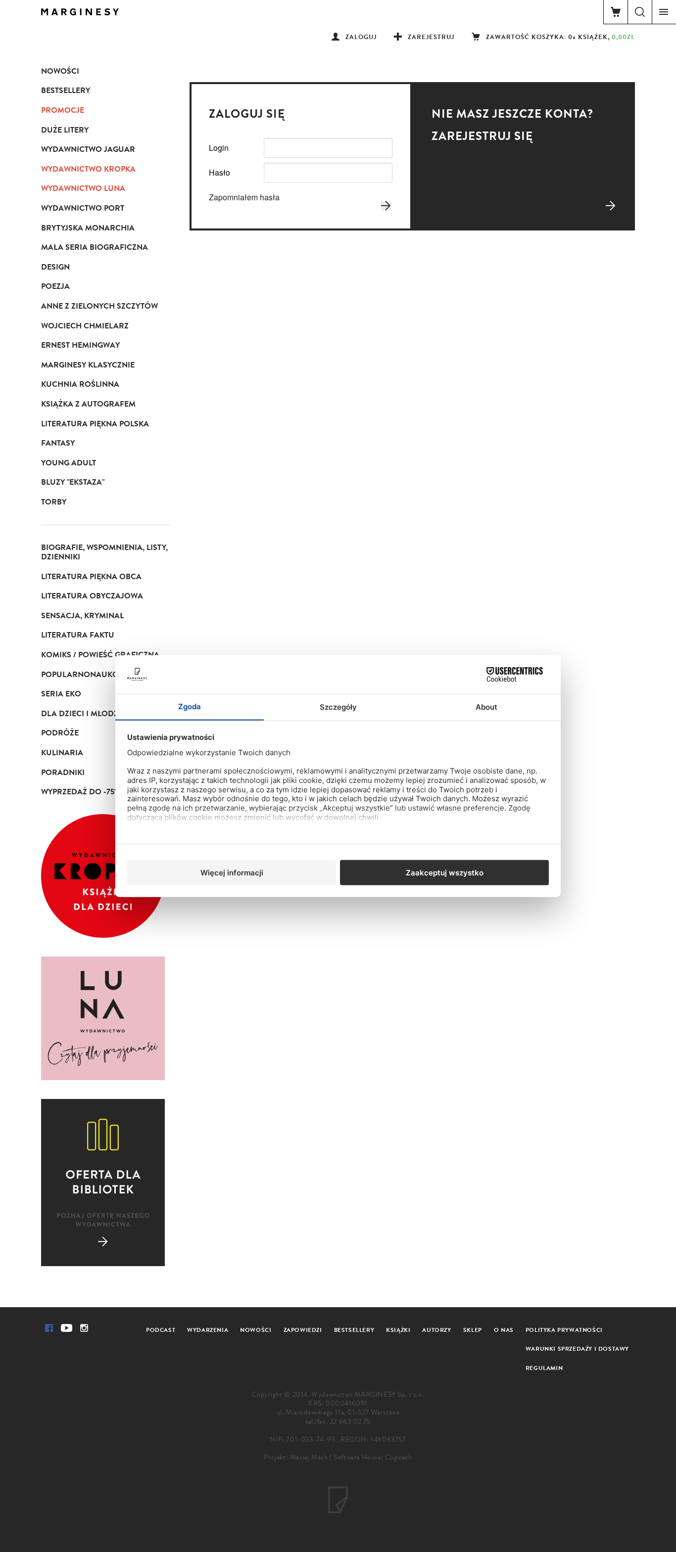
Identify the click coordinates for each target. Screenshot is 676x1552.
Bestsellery (65, 90)
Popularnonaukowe (85, 675)
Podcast (160, 1329)
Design (55, 267)
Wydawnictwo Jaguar (88, 149)
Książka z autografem (88, 404)
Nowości (60, 71)
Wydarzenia (207, 1329)
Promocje (62, 110)
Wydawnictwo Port (82, 208)
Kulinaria (62, 753)
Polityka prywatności (564, 1329)
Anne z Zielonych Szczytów (99, 306)
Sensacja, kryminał (82, 616)
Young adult (68, 463)
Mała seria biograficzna (94, 247)
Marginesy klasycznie (88, 365)
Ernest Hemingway (80, 345)
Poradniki (63, 772)
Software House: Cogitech (373, 1457)
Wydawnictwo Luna (83, 188)
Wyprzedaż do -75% (80, 792)
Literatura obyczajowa (92, 596)
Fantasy (58, 443)
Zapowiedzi (303, 1329)
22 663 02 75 (350, 1421)
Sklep (472, 1329)
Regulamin (544, 1368)
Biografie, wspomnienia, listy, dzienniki (104, 552)
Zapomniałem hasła (244, 197)
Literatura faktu (77, 635)
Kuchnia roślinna (80, 384)
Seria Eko (61, 694)
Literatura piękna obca (91, 577)
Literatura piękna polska (95, 424)
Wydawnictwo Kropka (88, 169)
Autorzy (436, 1329)
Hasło (219, 172)
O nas (504, 1329)
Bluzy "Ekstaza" (72, 482)
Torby (53, 502)
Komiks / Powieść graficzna (100, 655)
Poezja (55, 286)
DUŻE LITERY (65, 130)
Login (219, 147)
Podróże (60, 733)
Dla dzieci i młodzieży (87, 714)
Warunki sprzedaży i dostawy (577, 1348)
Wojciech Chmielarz (85, 326)
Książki (398, 1329)
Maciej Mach (309, 1457)
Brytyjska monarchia (88, 228)
